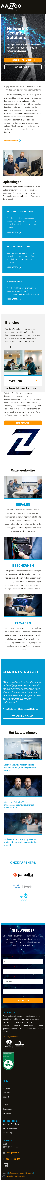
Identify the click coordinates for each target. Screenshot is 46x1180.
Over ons (6, 1092)
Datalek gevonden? (10, 1037)
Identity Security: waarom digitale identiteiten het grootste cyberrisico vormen (20, 767)
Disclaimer (29, 1173)
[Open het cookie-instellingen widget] (3, 1176)
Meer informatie (22, 423)
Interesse (8, 987)
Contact (6, 1097)
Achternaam (9, 967)
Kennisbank (7, 1109)
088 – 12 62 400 (13, 1159)
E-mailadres (9, 977)
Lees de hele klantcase (22, 716)
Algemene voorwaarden (16, 1173)
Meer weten (12, 232)
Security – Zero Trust (11, 1124)
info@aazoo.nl (13, 1153)
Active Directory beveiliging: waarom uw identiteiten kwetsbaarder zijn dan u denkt (20, 842)
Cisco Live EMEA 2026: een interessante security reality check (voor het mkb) (19, 805)
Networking (7, 1132)
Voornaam (8, 956)
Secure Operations (10, 1128)
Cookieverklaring (20, 1176)
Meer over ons (11, 140)
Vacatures (7, 1113)
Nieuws (5, 1105)
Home (5, 1084)
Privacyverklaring (8, 1176)
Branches (6, 1088)
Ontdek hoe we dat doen (22, 60)
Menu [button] (44, 8)
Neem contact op (22, 67)
